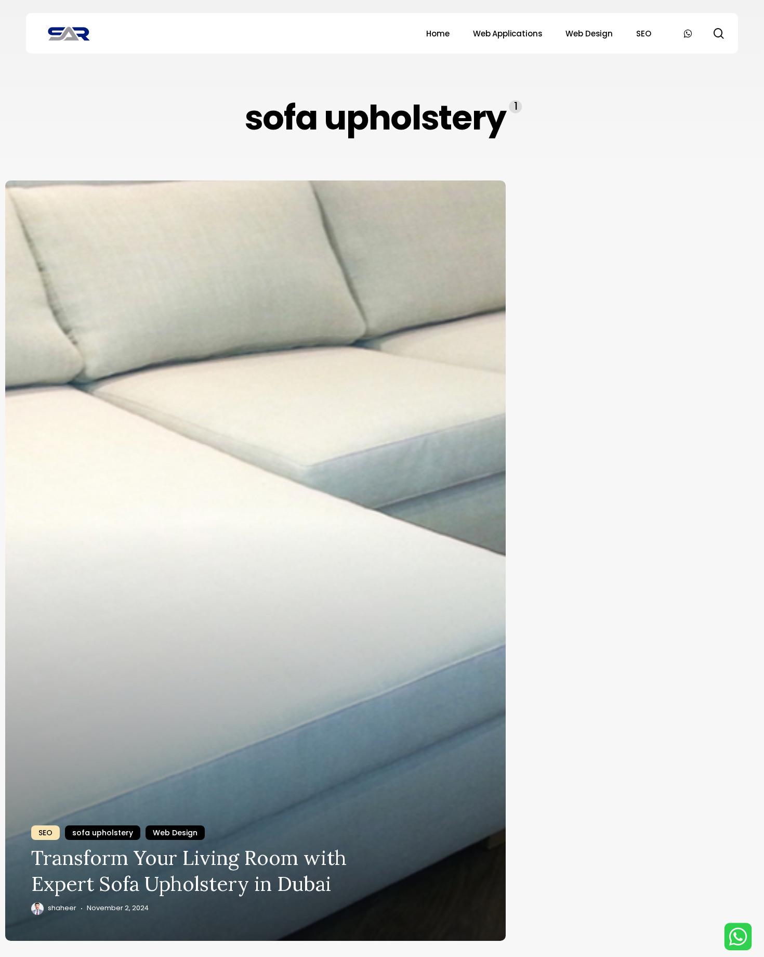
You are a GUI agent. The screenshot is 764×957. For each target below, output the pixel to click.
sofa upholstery (102, 832)
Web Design (175, 832)
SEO (45, 832)
